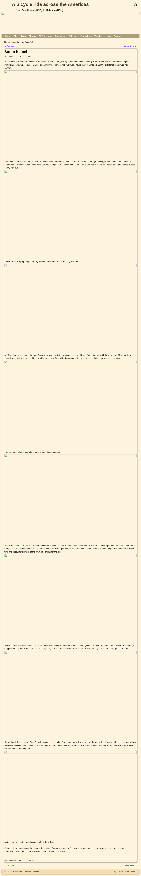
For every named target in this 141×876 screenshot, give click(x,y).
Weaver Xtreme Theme (127, 872)
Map (50, 36)
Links (108, 36)
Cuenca (9, 46)
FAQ (41, 36)
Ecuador (15, 42)
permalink (31, 860)
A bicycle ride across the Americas (50, 4)
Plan (16, 36)
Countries (85, 36)
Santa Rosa (130, 46)
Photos (32, 36)
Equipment (60, 36)
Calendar (73, 36)
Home (8, 36)
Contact (117, 36)
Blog (23, 36)
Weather (98, 36)
